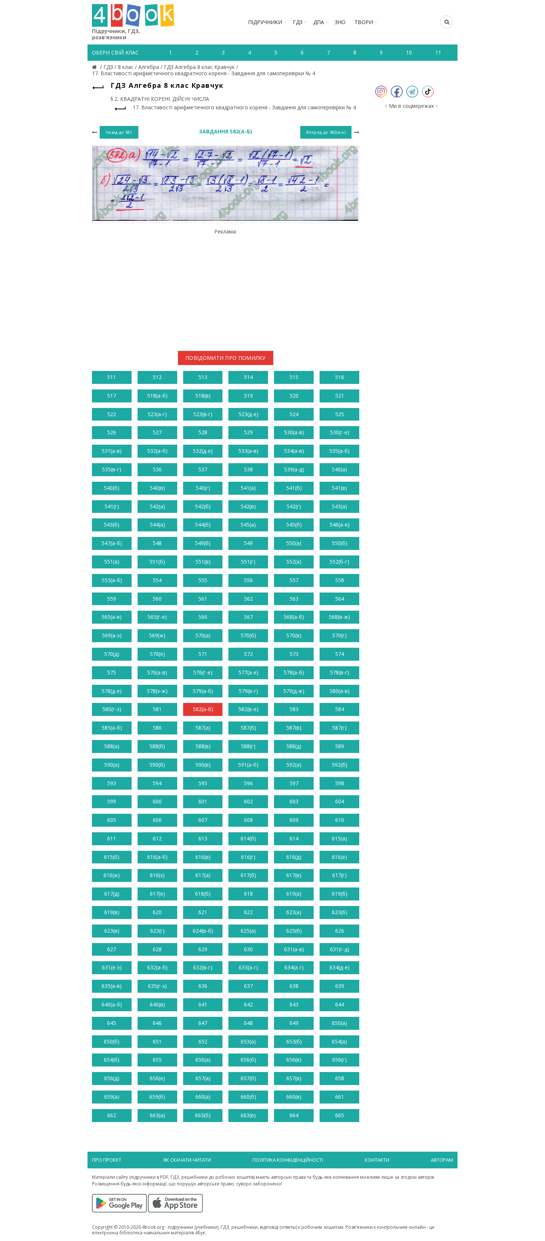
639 (339, 985)
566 (202, 616)
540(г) (203, 487)
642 (248, 1004)
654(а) (339, 1041)
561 (202, 598)
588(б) (157, 746)
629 (202, 949)
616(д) (293, 856)
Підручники (265, 22)
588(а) (111, 746)
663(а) (157, 1115)
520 (294, 395)
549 (248, 543)
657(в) (293, 1078)
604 (339, 801)
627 (111, 949)
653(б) (294, 1041)
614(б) (248, 838)
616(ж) (111, 875)
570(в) (293, 635)
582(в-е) (248, 709)
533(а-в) (248, 450)
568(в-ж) (339, 616)
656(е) (157, 1078)
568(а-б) (294, 616)
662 (111, 1115)
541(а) (248, 487)
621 (202, 912)
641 (202, 1004)
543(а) (339, 506)
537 (202, 469)
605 (111, 819)
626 (339, 930)
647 (202, 1022)
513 (202, 377)
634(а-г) (294, 967)
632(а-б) (157, 967)
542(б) (203, 506)
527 (157, 432)
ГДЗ (298, 22)
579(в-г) (248, 690)
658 (339, 1078)
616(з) (157, 875)
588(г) (248, 746)
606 (157, 819)
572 (248, 653)
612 (157, 838)
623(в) (111, 930)
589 (339, 746)
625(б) (294, 930)
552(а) (293, 561)
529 (248, 432)
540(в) (157, 487)
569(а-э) (112, 635)
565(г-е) (157, 616)
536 (157, 469)
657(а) (203, 1078)
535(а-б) (339, 450)
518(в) (203, 395)
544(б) (203, 524)
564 (339, 598)
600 (157, 801)
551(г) (248, 561)
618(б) (203, 893)
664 (294, 1115)
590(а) (111, 764)
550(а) (293, 543)
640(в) (157, 1004)
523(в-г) (202, 414)
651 (157, 1041)
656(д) (111, 1078)
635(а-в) (112, 985)
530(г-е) (339, 432)
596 (248, 783)
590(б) (157, 764)
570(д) (111, 653)
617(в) (293, 875)
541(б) (294, 487)
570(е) (157, 653)
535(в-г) (111, 469)
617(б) (248, 875)
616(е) (339, 856)
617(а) (203, 875)
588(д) (293, 746)
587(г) (339, 727)
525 (339, 414)
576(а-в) (157, 672)
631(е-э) (112, 967)
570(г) (339, 635)
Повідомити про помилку (225, 357)
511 (111, 377)
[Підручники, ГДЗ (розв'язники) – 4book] (95, 66)
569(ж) (157, 635)
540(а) (339, 469)
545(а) (248, 524)
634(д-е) (340, 967)
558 (339, 580)
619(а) (293, 893)
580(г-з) (111, 709)
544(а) (157, 524)
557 (294, 580)
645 (111, 1022)
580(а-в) (340, 690)
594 (157, 783)
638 (294, 985)
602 (248, 801)
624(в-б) (203, 930)
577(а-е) (248, 672)
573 (294, 653)
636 (202, 985)
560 (157, 598)
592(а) (293, 764)
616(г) (248, 856)
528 (202, 432)
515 (294, 377)
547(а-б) (112, 543)
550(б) (339, 543)
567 (248, 616)
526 (111, 432)
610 (339, 819)
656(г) (339, 1059)
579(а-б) (203, 690)
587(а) (203, 727)
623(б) (339, 912)
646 (157, 1022)
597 (294, 783)
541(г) (112, 506)
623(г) (157, 930)
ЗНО (340, 22)
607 (202, 819)
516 (339, 377)
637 (248, 985)
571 (202, 653)
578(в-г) (339, 672)
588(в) (203, 746)
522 (111, 414)
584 (339, 709)
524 (294, 414)
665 (339, 1115)
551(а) (111, 561)
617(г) (339, 875)
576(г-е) (202, 672)
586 (157, 727)
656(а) (203, 1059)
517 (111, 395)
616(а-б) (157, 856)
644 (339, 1004)
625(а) (248, 930)
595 (202, 783)
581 (157, 709)
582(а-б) (203, 709)
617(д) (111, 893)
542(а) (157, 506)
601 (202, 801)
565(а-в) (112, 616)
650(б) (111, 1041)
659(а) (111, 1096)
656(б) (248, 1059)
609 (294, 819)
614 (294, 838)
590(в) (203, 764)
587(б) (248, 727)
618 (248, 893)
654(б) (111, 1059)
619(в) (111, 912)
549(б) (203, 543)
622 (248, 912)
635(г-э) (157, 985)
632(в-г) (202, 967)
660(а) (203, 1096)
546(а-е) (340, 524)
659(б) (157, 1096)
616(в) (203, 856)
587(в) (293, 727)
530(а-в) (294, 432)
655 (157, 1059)
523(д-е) (248, 414)
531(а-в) (112, 450)
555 (202, 580)
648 (248, 1022)
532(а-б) (157, 450)
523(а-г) (157, 414)
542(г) (294, 506)
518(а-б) (157, 395)
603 (294, 801)
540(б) (111, 487)
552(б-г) (339, 561)
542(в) (248, 506)
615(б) (111, 856)
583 (294, 709)
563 (294, 598)
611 (111, 838)
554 (157, 580)
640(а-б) (112, 1004)
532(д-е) (203, 450)
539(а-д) (294, 469)
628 (157, 949)
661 (339, 1096)
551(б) (157, 561)
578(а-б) (294, 672)
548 (157, 543)
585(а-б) (112, 727)
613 (202, 838)
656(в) (293, 1059)
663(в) (248, 1115)
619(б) (339, 893)
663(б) (203, 1115)
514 (248, 377)
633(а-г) (248, 967)
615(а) (339, 838)
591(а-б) (248, 764)
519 (248, 395)
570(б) (248, 635)
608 (248, 819)
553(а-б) (112, 580)
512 (157, 377)
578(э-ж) (157, 690)
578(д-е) (112, 690)
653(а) (248, 1041)
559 (111, 598)
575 (111, 672)
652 (202, 1041)
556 (248, 580)
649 (294, 1022)
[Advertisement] (225, 287)
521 (339, 395)
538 (248, 469)
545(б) (294, 524)
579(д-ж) (293, 690)
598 (339, 783)
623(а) (293, 912)
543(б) (111, 524)
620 (157, 912)
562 (248, 598)
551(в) (203, 561)
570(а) (203, 635)
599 (111, 801)
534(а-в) (294, 450)
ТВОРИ (363, 22)
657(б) (248, 1078)
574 (339, 653)
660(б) (248, 1096)
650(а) (339, 1022)
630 (248, 949)
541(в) (339, 487)
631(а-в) (294, 949)
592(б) (339, 764)
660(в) (293, 1096)
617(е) (157, 893)
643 (294, 1004)
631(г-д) (339, 949)
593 (111, 783)
